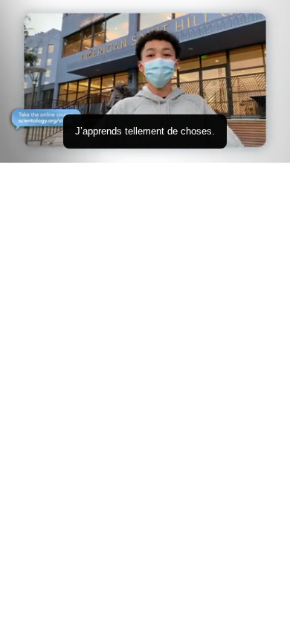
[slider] (145, 131)
